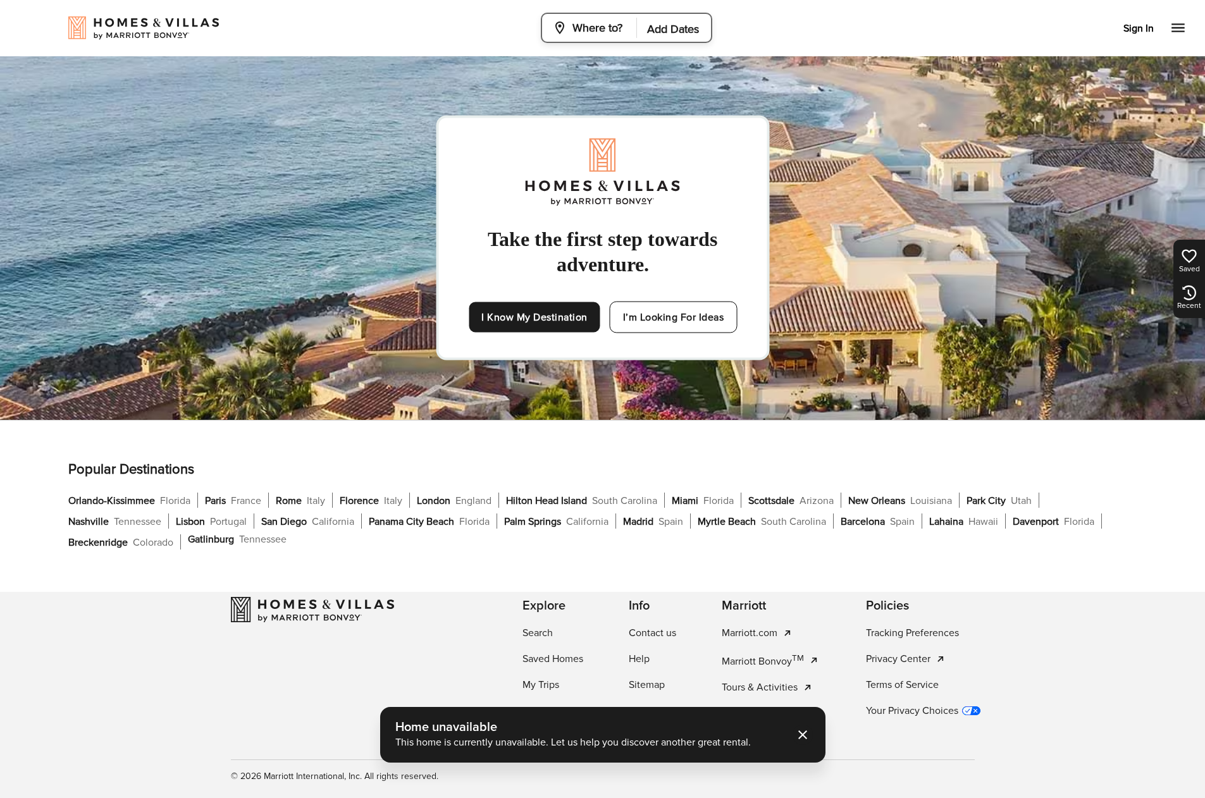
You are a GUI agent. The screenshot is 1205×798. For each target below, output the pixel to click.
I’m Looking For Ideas (673, 317)
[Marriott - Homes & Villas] (312, 609)
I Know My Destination (534, 317)
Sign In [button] (1138, 28)
